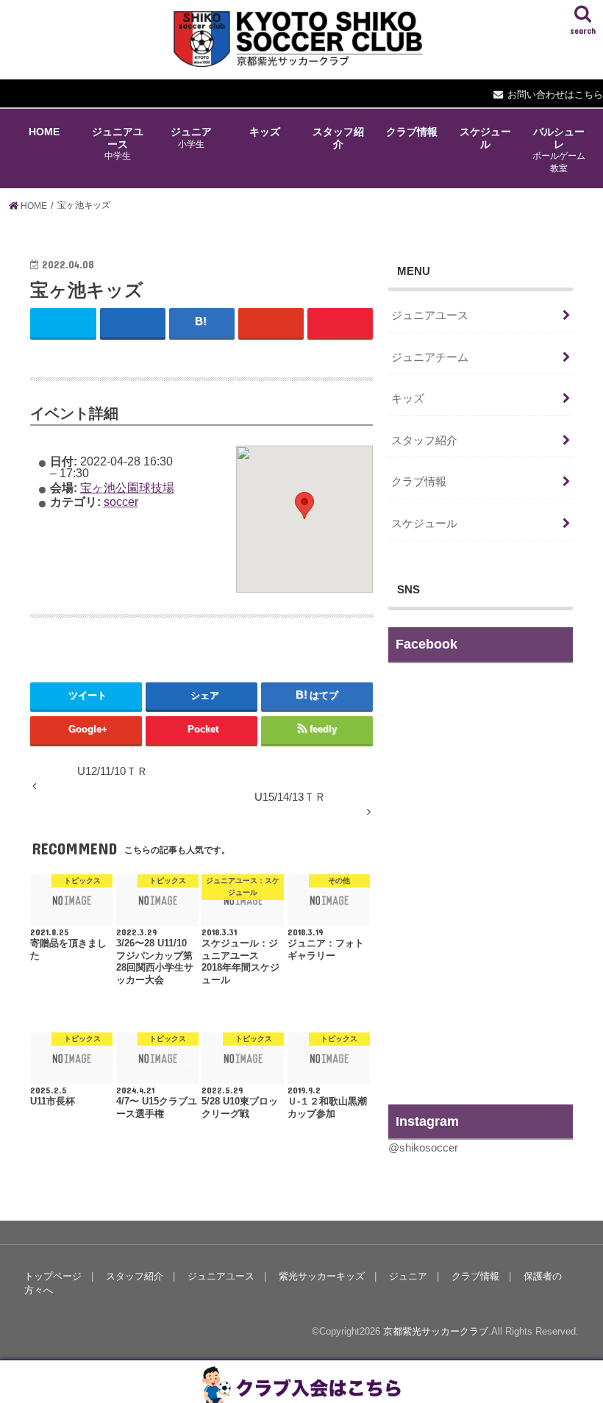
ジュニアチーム (429, 357)
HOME (44, 132)
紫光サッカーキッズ (322, 1276)
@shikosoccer (423, 1148)
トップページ (53, 1276)
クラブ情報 (412, 132)
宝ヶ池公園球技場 (127, 487)
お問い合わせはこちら (555, 94)
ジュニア (191, 137)
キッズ (264, 132)
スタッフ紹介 (338, 137)
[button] (304, 505)
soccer (121, 501)
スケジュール (485, 137)
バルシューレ (558, 149)
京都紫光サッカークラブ (435, 1331)
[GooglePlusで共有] (271, 322)
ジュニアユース (117, 143)
